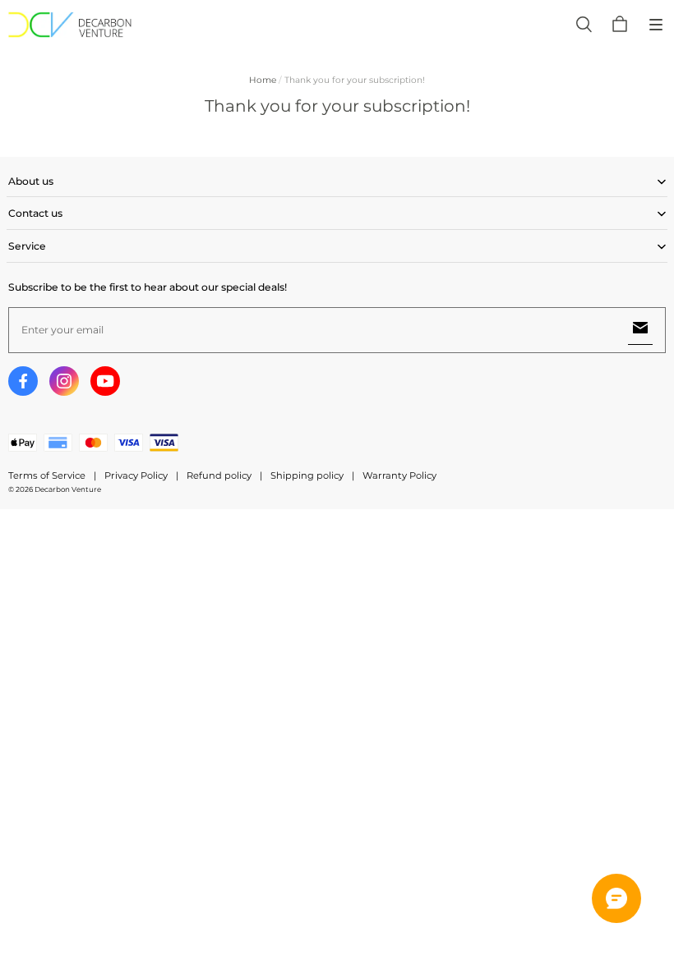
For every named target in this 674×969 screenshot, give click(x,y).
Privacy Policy (136, 475)
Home (262, 80)
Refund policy (219, 475)
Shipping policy (307, 475)
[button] (656, 24)
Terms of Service (46, 475)
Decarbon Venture (68, 489)
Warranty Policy (399, 475)
